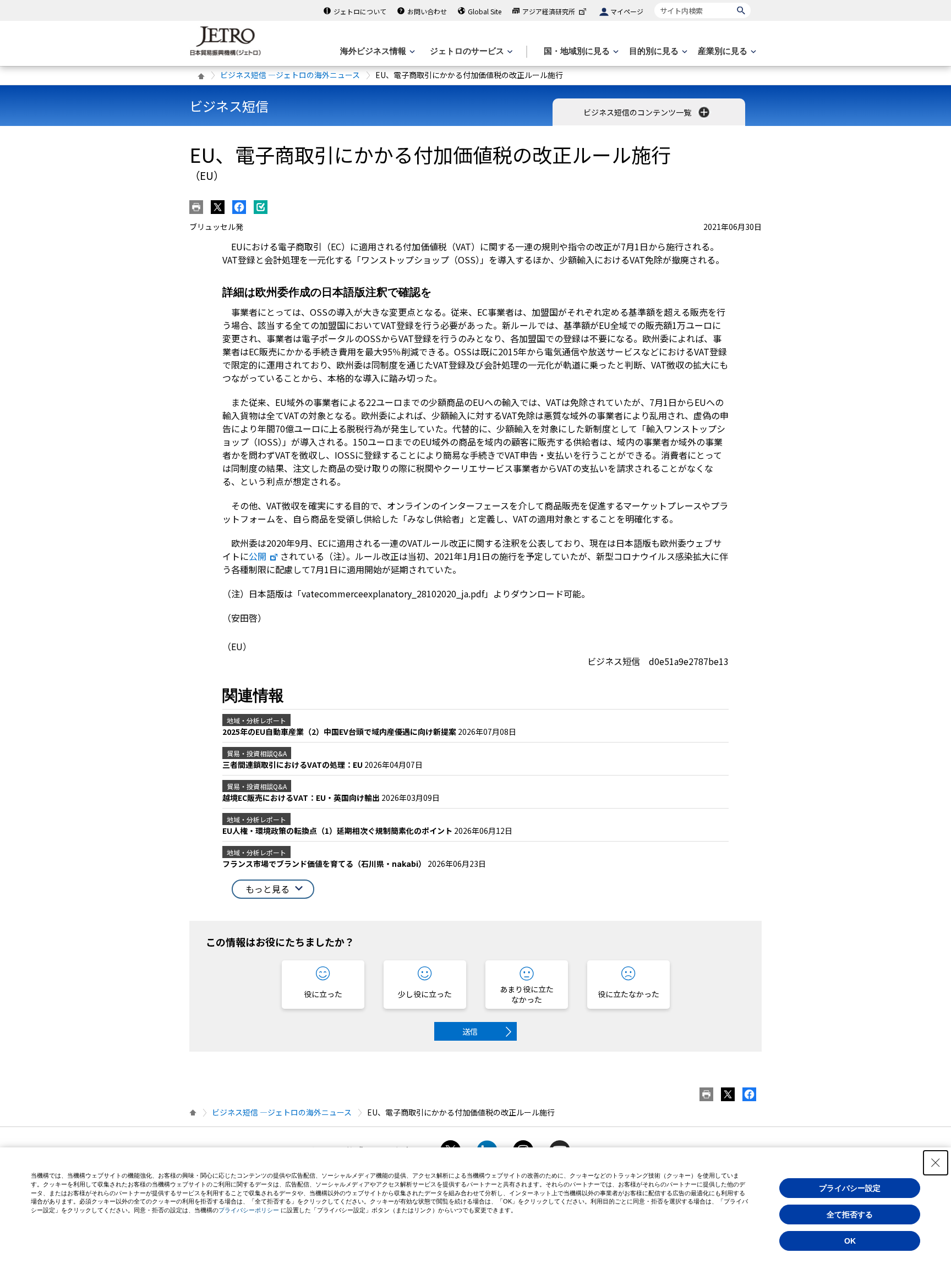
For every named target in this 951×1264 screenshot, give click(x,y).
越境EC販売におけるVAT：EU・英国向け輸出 (301, 797)
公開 (257, 556)
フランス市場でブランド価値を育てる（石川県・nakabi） (325, 863)
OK (850, 1240)
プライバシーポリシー (248, 1210)
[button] (273, 889)
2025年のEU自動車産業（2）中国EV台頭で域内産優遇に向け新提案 (340, 731)
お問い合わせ (427, 11)
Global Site (484, 11)
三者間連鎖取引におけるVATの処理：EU (293, 764)
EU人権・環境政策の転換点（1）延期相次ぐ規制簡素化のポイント (338, 830)
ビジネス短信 (229, 106)
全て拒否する (850, 1214)
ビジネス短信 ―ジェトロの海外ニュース (290, 74)
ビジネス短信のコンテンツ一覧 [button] (638, 112)
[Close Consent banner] (935, 1163)
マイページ (626, 11)
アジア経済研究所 (548, 11)
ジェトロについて (360, 11)
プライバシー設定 (850, 1188)
